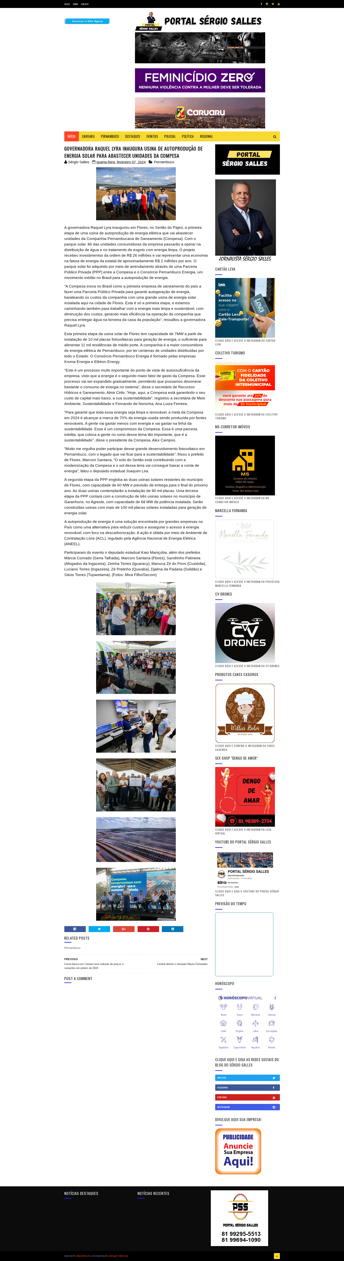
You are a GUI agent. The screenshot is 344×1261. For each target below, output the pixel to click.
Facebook (222, 1087)
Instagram (223, 1106)
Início (67, 4)
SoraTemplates (83, 1255)
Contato (85, 4)
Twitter (221, 1077)
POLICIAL (170, 136)
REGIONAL (206, 136)
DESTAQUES (132, 136)
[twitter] (272, 4)
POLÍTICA (188, 136)
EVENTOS (152, 136)
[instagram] (267, 4)
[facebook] (261, 4)
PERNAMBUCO (110, 136)
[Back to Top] (277, 1256)
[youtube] (278, 4)
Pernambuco (164, 162)
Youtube (222, 1097)
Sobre (75, 4)
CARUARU (88, 136)
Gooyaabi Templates (118, 1255)
